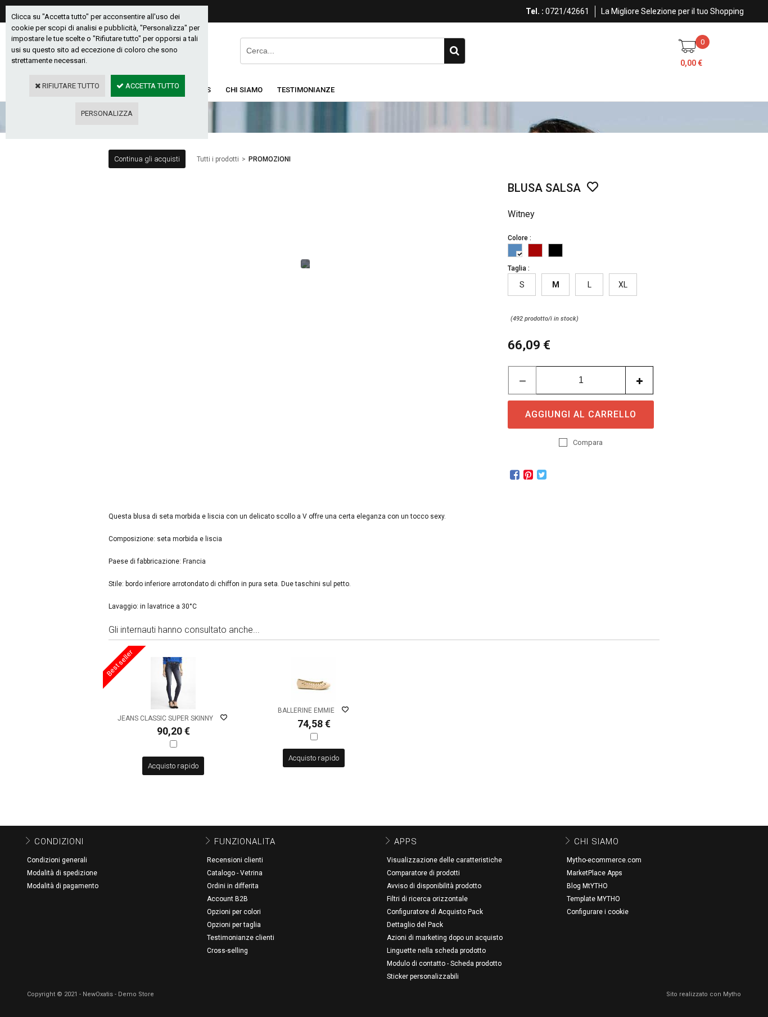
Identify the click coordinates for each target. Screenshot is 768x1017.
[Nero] (555, 250)
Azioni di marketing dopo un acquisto (445, 938)
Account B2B (227, 899)
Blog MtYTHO (587, 886)
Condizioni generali (57, 860)
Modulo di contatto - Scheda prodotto (444, 964)
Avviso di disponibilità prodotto (434, 886)
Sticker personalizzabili (423, 976)
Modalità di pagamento (62, 886)
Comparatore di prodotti (423, 873)
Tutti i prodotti (218, 159)
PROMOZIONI (270, 159)
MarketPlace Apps (594, 873)
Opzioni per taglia (234, 925)
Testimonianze (306, 90)
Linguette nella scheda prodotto (436, 951)
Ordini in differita (233, 886)
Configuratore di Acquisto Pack (435, 912)
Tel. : (535, 11)
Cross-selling (227, 951)
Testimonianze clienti (240, 938)
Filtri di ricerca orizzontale (427, 899)
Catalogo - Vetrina (235, 873)
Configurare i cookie (598, 912)
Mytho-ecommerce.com (604, 860)
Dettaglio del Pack (415, 925)
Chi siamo (244, 90)
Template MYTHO (593, 899)
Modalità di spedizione (62, 873)
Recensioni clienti (235, 860)
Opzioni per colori (234, 912)
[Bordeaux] (535, 250)
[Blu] (515, 250)
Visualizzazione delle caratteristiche (444, 860)
